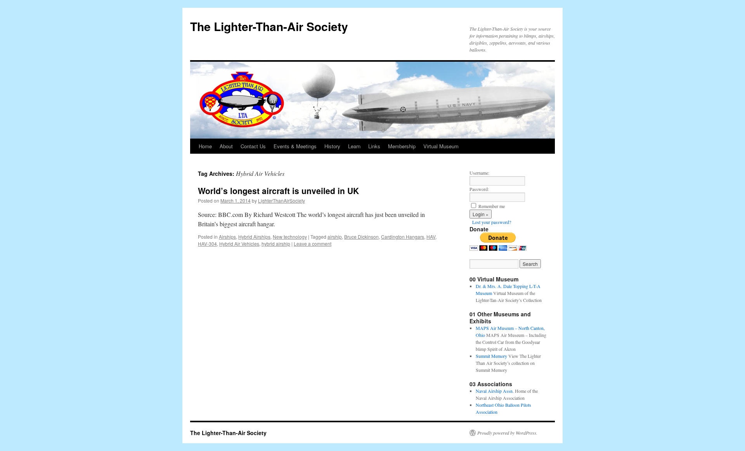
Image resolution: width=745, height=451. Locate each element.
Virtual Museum (441, 146)
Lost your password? (491, 222)
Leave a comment (312, 243)
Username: (479, 173)
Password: (479, 189)
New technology (290, 236)
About (226, 146)
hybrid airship (276, 243)
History (332, 146)
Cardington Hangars (402, 236)
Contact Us (253, 146)
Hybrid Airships (254, 236)
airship (334, 236)
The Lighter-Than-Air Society (269, 26)
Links (374, 146)
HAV (430, 236)
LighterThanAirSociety (281, 200)
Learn (354, 146)
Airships (227, 236)
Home (205, 146)
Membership (402, 146)
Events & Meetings (295, 146)
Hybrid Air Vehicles (239, 243)
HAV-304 (207, 243)
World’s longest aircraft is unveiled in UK (278, 190)
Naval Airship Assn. (495, 391)
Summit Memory (491, 356)
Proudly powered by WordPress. (507, 433)
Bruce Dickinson (361, 236)
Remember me (491, 206)
